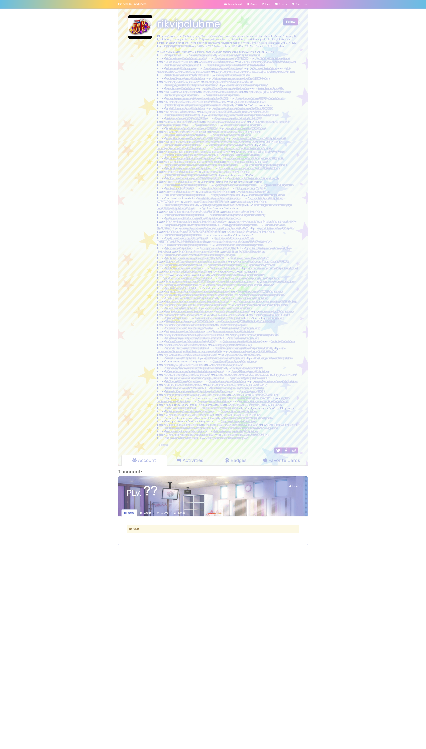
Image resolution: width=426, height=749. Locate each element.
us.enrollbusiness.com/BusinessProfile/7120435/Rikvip (195, 138)
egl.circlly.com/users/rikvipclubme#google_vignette (194, 378)
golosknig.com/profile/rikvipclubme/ (248, 161)
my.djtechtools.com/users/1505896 (186, 135)
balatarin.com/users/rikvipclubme (184, 268)
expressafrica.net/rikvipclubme (239, 421)
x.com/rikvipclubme (201, 55)
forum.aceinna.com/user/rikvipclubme (233, 331)
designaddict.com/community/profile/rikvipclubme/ (194, 335)
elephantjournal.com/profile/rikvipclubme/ (226, 171)
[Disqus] (213, 601)
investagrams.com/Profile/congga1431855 (189, 328)
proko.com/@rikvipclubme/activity (250, 378)
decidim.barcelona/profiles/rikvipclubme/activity (237, 388)
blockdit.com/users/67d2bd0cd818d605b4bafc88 (193, 231)
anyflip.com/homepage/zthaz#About (186, 238)
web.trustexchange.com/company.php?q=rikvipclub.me (250, 278)
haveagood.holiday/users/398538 (241, 155)
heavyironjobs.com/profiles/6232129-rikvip (262, 151)
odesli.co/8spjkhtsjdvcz (234, 325)
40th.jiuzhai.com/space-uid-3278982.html (189, 321)
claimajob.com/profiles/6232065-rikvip (231, 145)
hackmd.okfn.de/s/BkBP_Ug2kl (183, 122)
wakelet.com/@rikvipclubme (254, 191)
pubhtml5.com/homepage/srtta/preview (226, 88)
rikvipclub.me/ (173, 55)
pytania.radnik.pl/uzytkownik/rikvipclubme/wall (260, 138)
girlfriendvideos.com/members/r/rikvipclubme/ (191, 355)
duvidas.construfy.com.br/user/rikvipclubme (189, 411)
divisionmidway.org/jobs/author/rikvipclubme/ (190, 158)
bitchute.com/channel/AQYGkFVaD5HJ (187, 75)
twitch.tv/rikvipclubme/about (273, 58)
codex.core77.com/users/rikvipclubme (186, 345)
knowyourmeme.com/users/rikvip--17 (227, 438)
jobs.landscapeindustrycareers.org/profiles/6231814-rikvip (197, 105)
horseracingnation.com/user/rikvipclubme (229, 308)
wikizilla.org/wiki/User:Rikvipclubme (246, 251)
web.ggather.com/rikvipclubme (240, 225)
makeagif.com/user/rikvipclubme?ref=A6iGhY (190, 341)
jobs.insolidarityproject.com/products (266, 165)
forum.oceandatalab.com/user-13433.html (189, 415)
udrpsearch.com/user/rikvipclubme (185, 331)
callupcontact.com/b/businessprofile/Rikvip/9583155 (243, 108)
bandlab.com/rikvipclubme (180, 171)
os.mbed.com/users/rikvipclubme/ (224, 68)
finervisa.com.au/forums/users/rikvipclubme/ (233, 425)
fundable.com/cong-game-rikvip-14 (198, 251)
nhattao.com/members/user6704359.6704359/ (192, 178)
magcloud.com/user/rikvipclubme (232, 135)
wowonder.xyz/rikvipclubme (252, 201)
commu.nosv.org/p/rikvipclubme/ (184, 235)
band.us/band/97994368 (180, 188)
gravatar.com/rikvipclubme (180, 88)
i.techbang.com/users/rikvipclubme (273, 358)
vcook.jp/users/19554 (253, 391)
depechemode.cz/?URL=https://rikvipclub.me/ (256, 405)
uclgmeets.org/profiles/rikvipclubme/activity (190, 225)
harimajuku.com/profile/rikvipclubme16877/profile (193, 161)
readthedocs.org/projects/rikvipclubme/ (188, 375)
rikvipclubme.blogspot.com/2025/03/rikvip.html (269, 62)
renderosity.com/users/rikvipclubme (185, 78)
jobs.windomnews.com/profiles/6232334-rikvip (191, 175)
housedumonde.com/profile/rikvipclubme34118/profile (254, 158)
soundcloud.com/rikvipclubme (218, 62)
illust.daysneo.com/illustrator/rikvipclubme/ (189, 298)
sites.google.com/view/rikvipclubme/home (229, 82)
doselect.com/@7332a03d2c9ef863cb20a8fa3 (248, 321)
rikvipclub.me (258, 42)
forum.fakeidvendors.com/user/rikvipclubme (190, 435)
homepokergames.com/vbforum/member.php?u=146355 (197, 98)
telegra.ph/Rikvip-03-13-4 (251, 188)
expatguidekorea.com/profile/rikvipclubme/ (255, 335)
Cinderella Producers (132, 4)
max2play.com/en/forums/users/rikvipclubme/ (262, 305)
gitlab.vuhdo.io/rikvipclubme (250, 102)
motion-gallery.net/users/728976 (250, 258)
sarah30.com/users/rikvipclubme (251, 371)
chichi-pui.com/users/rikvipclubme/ (240, 328)
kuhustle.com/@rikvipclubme (181, 308)
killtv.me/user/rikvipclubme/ (227, 365)
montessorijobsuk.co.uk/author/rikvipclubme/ (263, 401)
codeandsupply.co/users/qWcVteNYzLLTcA (254, 351)
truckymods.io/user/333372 (247, 368)
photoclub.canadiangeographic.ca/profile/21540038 (194, 258)
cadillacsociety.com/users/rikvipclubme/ (262, 295)
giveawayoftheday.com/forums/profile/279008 (262, 261)
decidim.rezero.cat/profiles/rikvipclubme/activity (238, 215)
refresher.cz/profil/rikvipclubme (276, 311)
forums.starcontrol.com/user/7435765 (187, 281)
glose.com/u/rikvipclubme (279, 185)
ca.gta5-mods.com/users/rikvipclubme (276, 381)
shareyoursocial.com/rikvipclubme (184, 215)
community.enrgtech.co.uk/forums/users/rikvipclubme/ (196, 305)
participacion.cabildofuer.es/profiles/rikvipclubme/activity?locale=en (203, 218)
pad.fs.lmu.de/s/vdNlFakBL (180, 288)
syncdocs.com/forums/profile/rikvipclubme (237, 132)
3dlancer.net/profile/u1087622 (273, 315)
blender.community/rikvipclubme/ (227, 122)
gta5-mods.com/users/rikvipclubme (241, 415)
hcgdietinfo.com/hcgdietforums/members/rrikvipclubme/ (197, 291)
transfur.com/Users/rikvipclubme (243, 125)
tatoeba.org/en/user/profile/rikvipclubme (252, 231)
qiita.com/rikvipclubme (264, 68)
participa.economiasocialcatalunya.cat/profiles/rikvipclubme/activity (257, 72)
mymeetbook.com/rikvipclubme (239, 411)
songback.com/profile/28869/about (246, 128)
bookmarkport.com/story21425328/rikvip (246, 435)
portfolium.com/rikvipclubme (225, 265)
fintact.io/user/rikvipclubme (181, 358)
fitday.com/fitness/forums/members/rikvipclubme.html (196, 261)
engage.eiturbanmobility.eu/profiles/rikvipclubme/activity (264, 221)
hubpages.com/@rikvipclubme (182, 285)
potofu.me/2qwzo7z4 (262, 265)
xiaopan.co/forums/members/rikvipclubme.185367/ (194, 368)
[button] (295, 4)
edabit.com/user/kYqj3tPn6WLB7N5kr (186, 118)
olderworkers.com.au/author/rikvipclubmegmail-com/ (195, 371)
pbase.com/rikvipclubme (179, 248)
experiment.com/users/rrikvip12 (183, 265)
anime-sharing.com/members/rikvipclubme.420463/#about (199, 295)
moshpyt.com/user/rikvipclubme (228, 381)
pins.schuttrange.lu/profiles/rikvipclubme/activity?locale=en (199, 391)
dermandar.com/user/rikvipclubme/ (185, 132)
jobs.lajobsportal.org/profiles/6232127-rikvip (190, 155)
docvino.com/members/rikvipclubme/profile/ (248, 418)
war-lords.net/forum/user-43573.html (206, 201)
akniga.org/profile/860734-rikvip (234, 345)
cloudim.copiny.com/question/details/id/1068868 (193, 338)
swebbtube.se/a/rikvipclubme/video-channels (254, 178)
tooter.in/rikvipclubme (283, 341)
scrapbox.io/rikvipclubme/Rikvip (183, 115)
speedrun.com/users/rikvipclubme (223, 92)
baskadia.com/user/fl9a (271, 88)
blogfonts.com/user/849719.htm (184, 388)
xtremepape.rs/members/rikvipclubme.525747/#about (196, 102)
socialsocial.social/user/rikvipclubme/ (247, 85)
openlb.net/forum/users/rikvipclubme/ (235, 361)
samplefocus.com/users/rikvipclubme (186, 311)
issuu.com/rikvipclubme (178, 191)
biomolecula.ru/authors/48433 (182, 315)
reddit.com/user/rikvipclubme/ (182, 65)
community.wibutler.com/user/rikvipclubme (189, 325)
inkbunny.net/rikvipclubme (226, 268)
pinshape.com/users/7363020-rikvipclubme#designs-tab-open (200, 255)
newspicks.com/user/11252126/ (218, 248)
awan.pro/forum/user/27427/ (233, 75)
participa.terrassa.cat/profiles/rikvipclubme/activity (244, 148)
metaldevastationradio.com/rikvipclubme (245, 298)
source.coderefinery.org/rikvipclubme (186, 431)
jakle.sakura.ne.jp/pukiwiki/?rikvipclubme (236, 431)
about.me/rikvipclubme (215, 188)
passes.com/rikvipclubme (179, 181)
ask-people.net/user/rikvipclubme (184, 385)
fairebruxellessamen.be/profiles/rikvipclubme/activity (195, 221)
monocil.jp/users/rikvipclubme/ (233, 311)
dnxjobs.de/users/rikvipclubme (182, 425)
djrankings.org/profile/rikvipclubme (184, 365)
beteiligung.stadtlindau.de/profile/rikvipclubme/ (192, 85)
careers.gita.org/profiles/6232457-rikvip (257, 395)
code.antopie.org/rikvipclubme (182, 95)
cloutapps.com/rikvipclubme (282, 425)
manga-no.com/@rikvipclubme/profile (186, 271)
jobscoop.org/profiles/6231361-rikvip (271, 92)
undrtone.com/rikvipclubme (181, 92)
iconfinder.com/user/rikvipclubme (245, 211)
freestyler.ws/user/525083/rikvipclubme (260, 291)
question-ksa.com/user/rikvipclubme (225, 358)
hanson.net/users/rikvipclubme (278, 281)
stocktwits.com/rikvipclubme (223, 95)
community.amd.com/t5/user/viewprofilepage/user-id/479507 (214, 228)
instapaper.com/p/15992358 (232, 58)
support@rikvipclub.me (176, 46)
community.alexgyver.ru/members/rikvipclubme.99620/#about (244, 115)
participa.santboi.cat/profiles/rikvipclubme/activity (239, 385)
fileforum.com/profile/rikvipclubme (185, 195)
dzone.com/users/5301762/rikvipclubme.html (239, 275)
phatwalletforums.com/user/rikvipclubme (188, 168)
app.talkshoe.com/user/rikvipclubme (185, 108)
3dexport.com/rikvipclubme (244, 338)
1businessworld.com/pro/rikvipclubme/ (187, 245)
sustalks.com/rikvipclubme (180, 408)
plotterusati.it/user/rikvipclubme (184, 381)
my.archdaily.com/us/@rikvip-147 (276, 228)
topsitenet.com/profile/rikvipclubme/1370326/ (192, 128)
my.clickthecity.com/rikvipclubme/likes (219, 198)
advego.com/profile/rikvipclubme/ (242, 341)
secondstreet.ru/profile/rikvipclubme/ (186, 185)
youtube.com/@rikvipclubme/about (240, 55)
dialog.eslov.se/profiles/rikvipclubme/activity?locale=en (196, 395)
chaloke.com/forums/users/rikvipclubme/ (188, 428)
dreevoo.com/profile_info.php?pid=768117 (238, 118)
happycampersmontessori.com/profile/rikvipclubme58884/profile (201, 165)
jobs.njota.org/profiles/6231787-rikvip (223, 205)
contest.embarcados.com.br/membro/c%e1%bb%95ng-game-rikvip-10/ (258, 375)
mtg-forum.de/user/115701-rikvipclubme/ (260, 98)
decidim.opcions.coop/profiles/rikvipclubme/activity (244, 348)
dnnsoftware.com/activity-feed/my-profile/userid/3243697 (240, 285)
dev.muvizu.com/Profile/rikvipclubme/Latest (273, 268)
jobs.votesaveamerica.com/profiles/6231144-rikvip (242, 78)
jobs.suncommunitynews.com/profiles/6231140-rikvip (267, 301)
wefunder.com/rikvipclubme (181, 112)
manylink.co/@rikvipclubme (215, 191)
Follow (290, 22)
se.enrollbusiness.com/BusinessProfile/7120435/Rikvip (250, 168)
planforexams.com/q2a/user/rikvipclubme (188, 278)
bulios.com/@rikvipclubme (180, 205)
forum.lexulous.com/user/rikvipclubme (187, 348)
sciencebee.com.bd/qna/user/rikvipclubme (240, 245)
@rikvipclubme (276, 318)
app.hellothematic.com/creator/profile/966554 (192, 211)
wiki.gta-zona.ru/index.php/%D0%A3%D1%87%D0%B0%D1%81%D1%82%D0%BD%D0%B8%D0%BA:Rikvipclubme (224, 142)
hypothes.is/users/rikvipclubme (221, 408)
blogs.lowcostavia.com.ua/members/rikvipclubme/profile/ (197, 301)
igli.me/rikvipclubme (176, 318)
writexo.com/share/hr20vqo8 (182, 438)
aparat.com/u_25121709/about (243, 355)
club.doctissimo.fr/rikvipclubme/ (183, 145)
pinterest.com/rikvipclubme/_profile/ (186, 58)
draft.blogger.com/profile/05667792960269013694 (237, 65)
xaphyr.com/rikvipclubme (226, 195)
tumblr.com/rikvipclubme (179, 62)
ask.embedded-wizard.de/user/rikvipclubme (220, 318)
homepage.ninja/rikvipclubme (182, 82)
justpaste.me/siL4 (206, 125)
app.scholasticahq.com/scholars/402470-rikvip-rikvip (243, 241)
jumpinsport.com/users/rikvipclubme (236, 185)
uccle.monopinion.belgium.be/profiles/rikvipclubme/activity (198, 151)
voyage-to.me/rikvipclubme (214, 401)
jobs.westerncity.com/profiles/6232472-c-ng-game (249, 428)
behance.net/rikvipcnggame (181, 68)
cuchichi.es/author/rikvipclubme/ (267, 195)
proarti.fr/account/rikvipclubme (235, 281)
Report (164, 445)
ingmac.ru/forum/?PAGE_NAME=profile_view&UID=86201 (236, 112)
